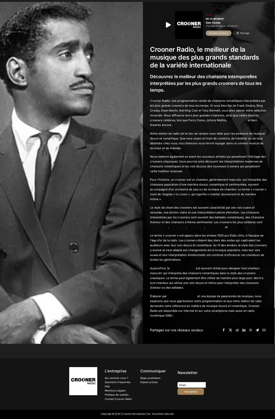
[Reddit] (237, 330)
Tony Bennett (237, 227)
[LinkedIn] (244, 330)
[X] (230, 330)
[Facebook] (223, 330)
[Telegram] (257, 330)
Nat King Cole (215, 227)
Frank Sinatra (159, 227)
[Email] (264, 330)
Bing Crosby (178, 227)
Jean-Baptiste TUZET (182, 296)
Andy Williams (237, 120)
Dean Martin (196, 227)
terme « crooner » (183, 268)
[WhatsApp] (251, 330)
